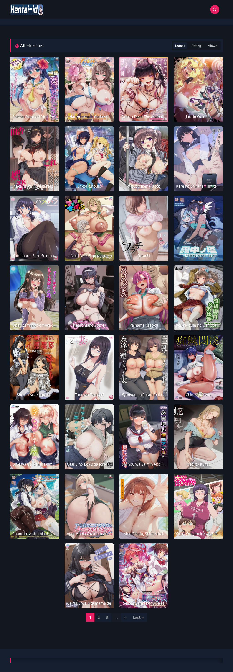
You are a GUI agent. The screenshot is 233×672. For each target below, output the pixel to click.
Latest (180, 46)
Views (212, 46)
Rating (196, 46)
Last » (138, 617)
